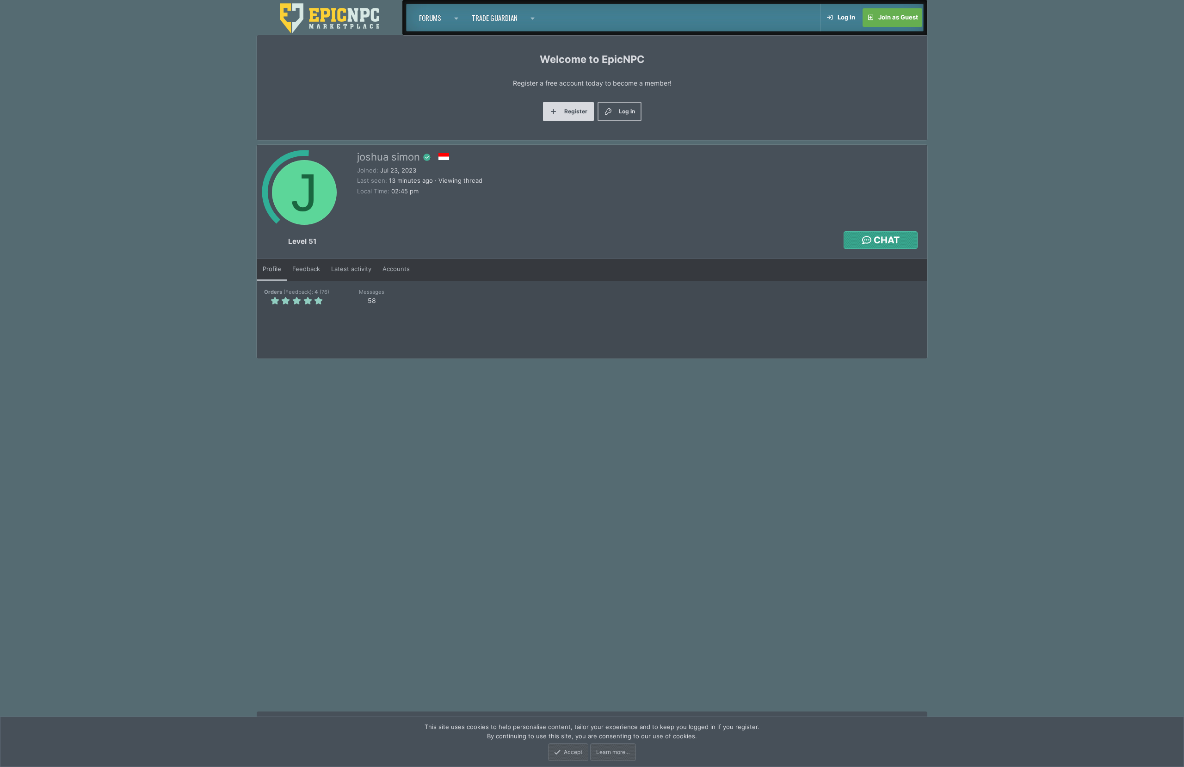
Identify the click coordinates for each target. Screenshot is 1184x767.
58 (372, 300)
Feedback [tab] (306, 268)
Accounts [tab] (396, 268)
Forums (430, 17)
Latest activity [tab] (351, 268)
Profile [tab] (272, 268)
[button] (456, 17)
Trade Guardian (495, 17)
